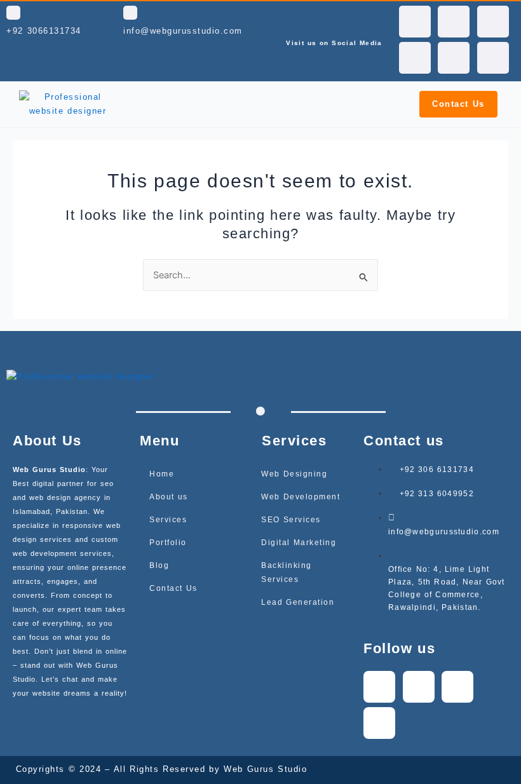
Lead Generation (297, 602)
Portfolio (168, 542)
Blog (159, 565)
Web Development (300, 496)
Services (168, 519)
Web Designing (294, 474)
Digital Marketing (298, 542)
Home (161, 474)
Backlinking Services (286, 572)
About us (168, 496)
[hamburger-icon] (380, 104)
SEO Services (291, 519)
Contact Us (173, 588)
